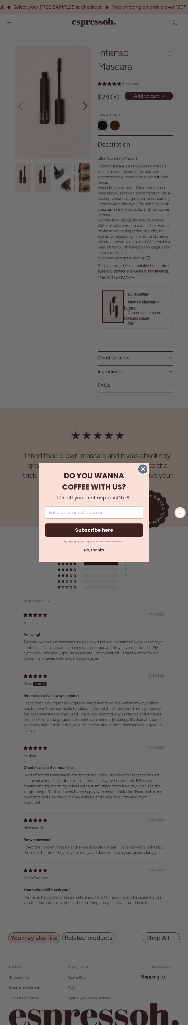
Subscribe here (94, 530)
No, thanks (94, 550)
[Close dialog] (143, 469)
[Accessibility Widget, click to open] (180, 512)
